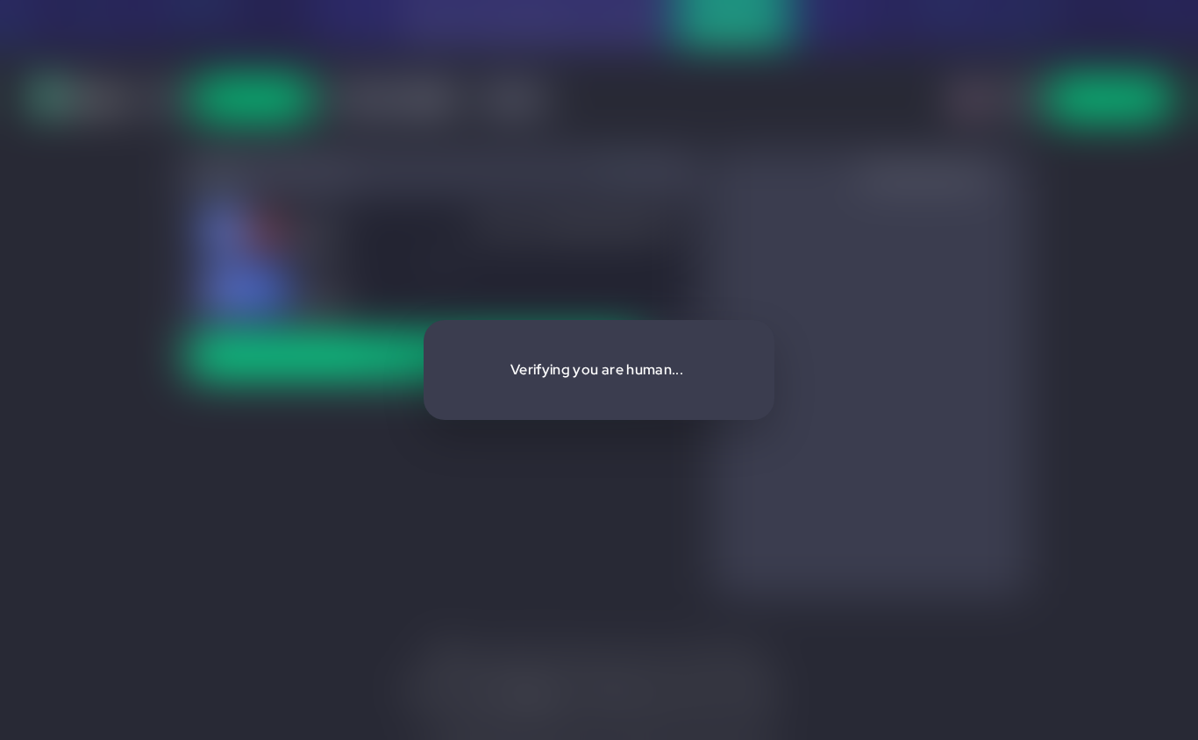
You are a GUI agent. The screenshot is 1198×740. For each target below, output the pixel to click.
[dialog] (599, 370)
